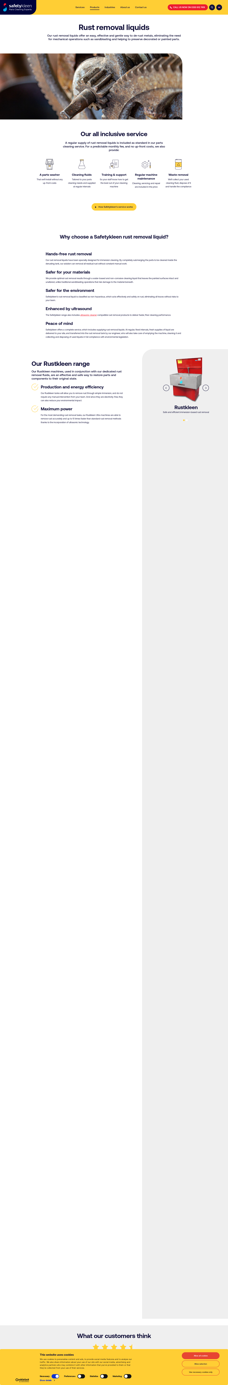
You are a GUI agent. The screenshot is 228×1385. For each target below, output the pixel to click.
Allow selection (200, 1364)
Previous (166, 388)
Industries (110, 7)
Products (94, 7)
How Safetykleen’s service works (115, 207)
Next (206, 388)
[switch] (81, 1376)
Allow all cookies (201, 1356)
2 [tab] (187, 420)
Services (80, 7)
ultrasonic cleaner (88, 315)
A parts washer (50, 174)
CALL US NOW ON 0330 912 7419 (189, 7)
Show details (46, 1380)
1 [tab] (184, 420)
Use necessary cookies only (200, 1372)
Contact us (141, 7)
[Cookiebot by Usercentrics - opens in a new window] (22, 1380)
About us (125, 7)
